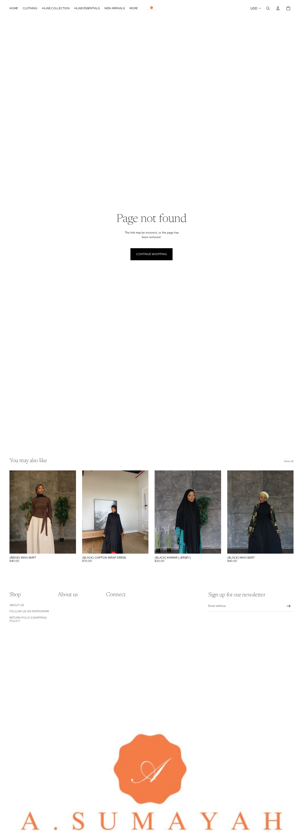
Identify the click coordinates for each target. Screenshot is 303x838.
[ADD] (213, 546)
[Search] (268, 8)
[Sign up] (289, 606)
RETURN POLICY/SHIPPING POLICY (28, 619)
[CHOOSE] (68, 546)
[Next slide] (288, 22)
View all (289, 461)
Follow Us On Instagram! (29, 611)
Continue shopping (151, 254)
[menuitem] (133, 8)
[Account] (278, 8)
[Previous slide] (11, 22)
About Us (16, 605)
